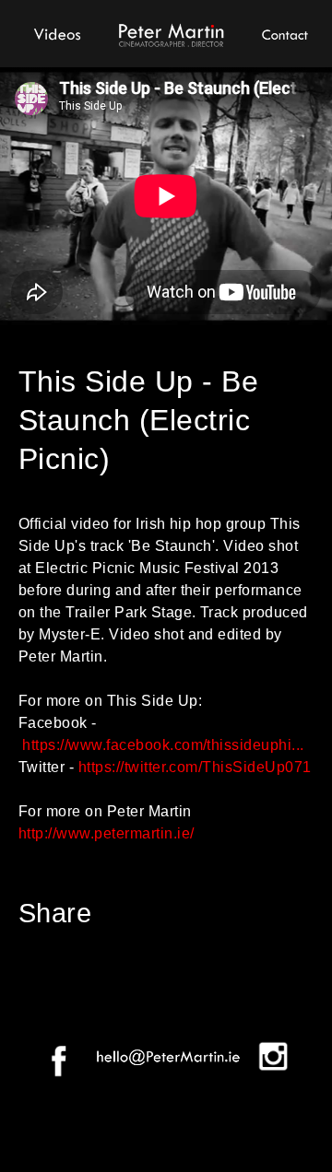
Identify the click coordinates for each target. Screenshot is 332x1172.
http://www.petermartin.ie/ (106, 833)
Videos (57, 32)
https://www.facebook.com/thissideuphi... (162, 745)
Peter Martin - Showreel (170, 32)
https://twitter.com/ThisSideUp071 (195, 767)
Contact (283, 32)
